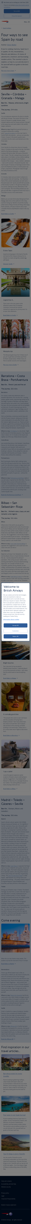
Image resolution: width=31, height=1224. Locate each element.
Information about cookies (11, 619)
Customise (15, 631)
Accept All (15, 625)
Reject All (15, 636)
